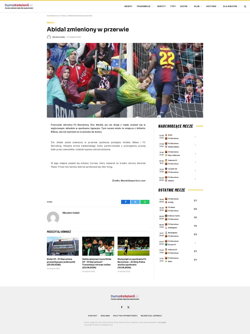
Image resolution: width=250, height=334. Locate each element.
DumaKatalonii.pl (53, 16)
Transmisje (143, 6)
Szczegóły (162, 322)
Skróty (161, 6)
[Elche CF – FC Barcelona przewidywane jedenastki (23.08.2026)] (63, 246)
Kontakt (93, 316)
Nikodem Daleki (58, 37)
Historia (211, 6)
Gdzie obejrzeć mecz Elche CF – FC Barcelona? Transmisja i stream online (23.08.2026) (96, 263)
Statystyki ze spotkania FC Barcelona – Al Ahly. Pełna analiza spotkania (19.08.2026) (132, 263)
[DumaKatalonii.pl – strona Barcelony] (19, 6)
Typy (173, 6)
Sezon (183, 6)
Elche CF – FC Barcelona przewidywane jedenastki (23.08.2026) (61, 262)
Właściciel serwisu (151, 316)
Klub (196, 6)
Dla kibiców (230, 6)
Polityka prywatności (125, 316)
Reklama (105, 316)
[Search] (245, 6)
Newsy (128, 6)
